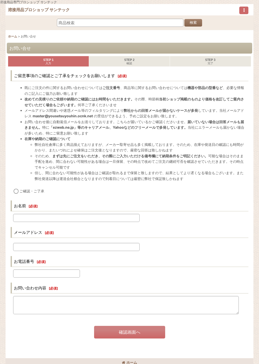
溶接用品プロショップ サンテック (39, 9)
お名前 (20, 205)
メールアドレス (28, 232)
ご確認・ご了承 (31, 191)
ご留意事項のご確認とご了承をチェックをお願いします (64, 75)
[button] (243, 10)
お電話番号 (24, 261)
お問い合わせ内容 (30, 287)
